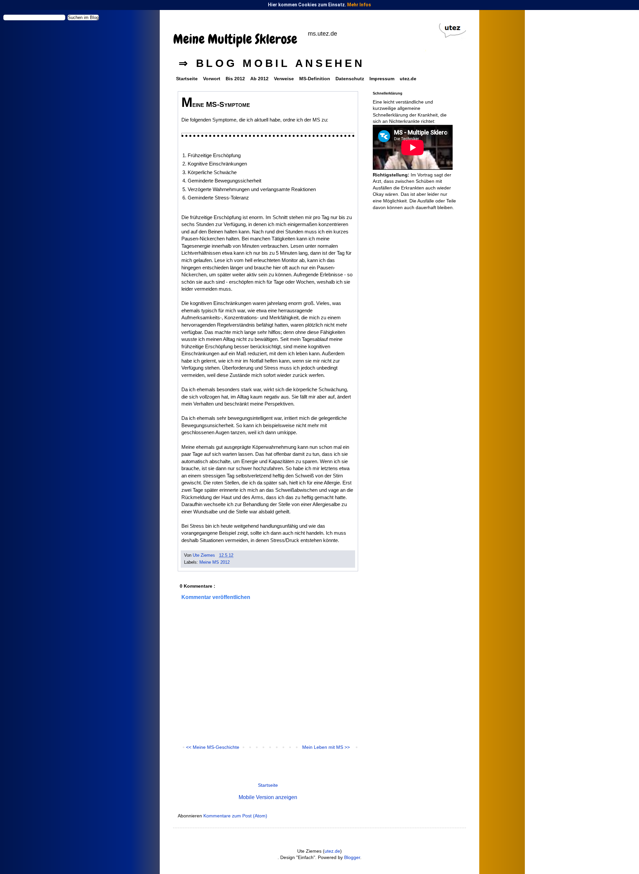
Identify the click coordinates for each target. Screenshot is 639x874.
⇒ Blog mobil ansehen (272, 63)
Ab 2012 (259, 78)
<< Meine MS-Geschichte (212, 747)
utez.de (408, 78)
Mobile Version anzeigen (268, 797)
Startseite (187, 78)
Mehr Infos (359, 4)
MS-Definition (314, 78)
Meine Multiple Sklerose (235, 39)
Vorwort (211, 78)
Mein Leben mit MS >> (326, 747)
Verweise (284, 78)
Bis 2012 (235, 78)
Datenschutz (349, 78)
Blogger (352, 857)
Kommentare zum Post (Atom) (235, 815)
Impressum (381, 78)
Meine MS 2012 (214, 562)
